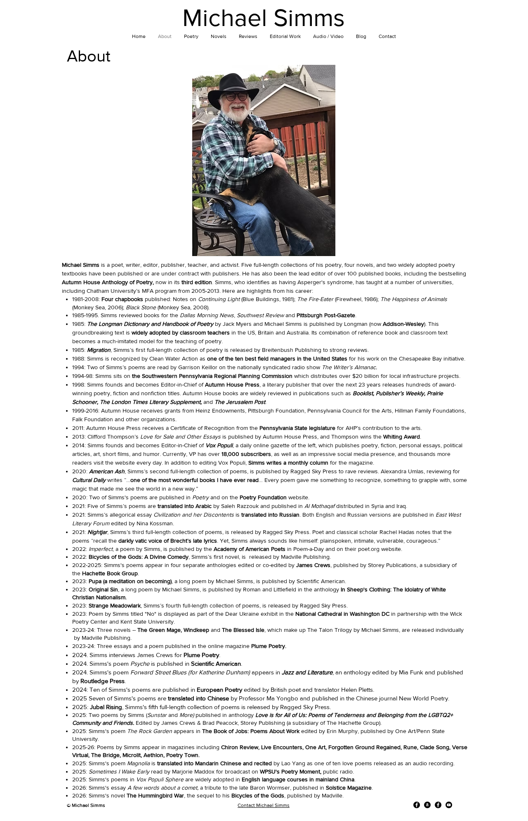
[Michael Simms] (416, 805)
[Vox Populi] (438, 805)
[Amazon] (427, 805)
